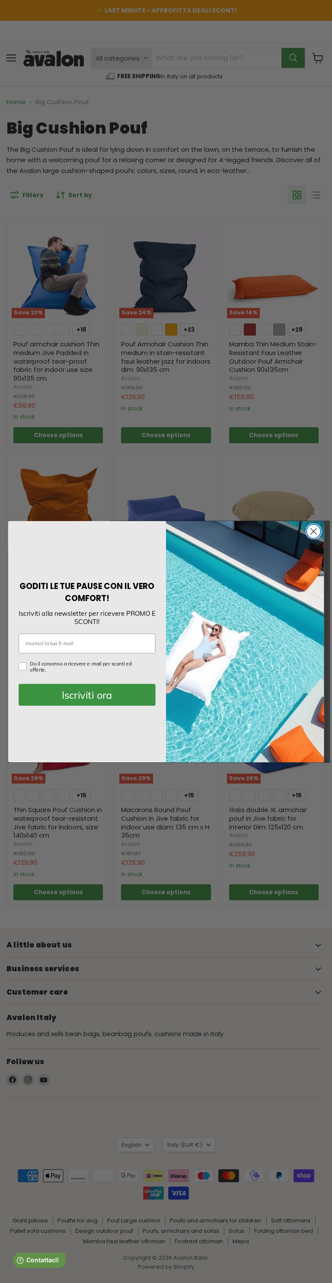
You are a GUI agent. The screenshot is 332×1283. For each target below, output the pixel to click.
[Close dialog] (313, 531)
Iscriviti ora (87, 694)
